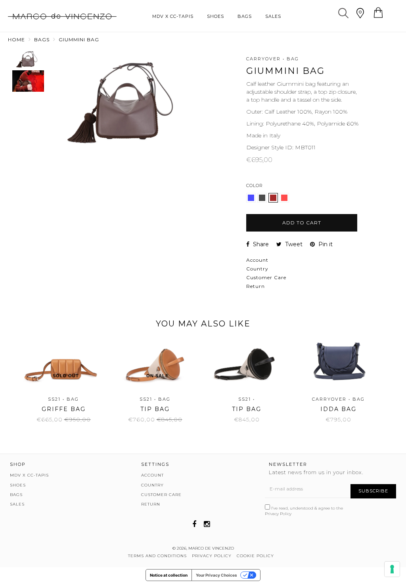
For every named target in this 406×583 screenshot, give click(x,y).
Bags (42, 39)
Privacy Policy (278, 513)
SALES (273, 16)
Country (257, 269)
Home (16, 39)
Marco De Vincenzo (211, 548)
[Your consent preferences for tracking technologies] (392, 569)
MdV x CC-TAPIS (172, 16)
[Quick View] (60, 363)
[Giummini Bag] (251, 200)
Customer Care (266, 277)
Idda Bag (338, 409)
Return (255, 286)
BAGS (244, 16)
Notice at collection (169, 575)
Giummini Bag (79, 39)
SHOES (215, 16)
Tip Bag (155, 409)
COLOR (254, 185)
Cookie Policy (255, 555)
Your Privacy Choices (216, 575)
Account (257, 260)
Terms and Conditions (157, 555)
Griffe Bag (64, 409)
